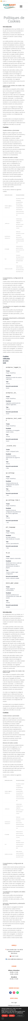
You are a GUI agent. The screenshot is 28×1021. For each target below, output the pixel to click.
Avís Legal (14, 1002)
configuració (20, 1012)
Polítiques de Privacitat (14, 1005)
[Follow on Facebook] (10, 992)
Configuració (20, 1015)
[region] (14, 482)
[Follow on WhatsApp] (17, 992)
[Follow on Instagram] (14, 992)
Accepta (4, 1015)
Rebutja (11, 1015)
